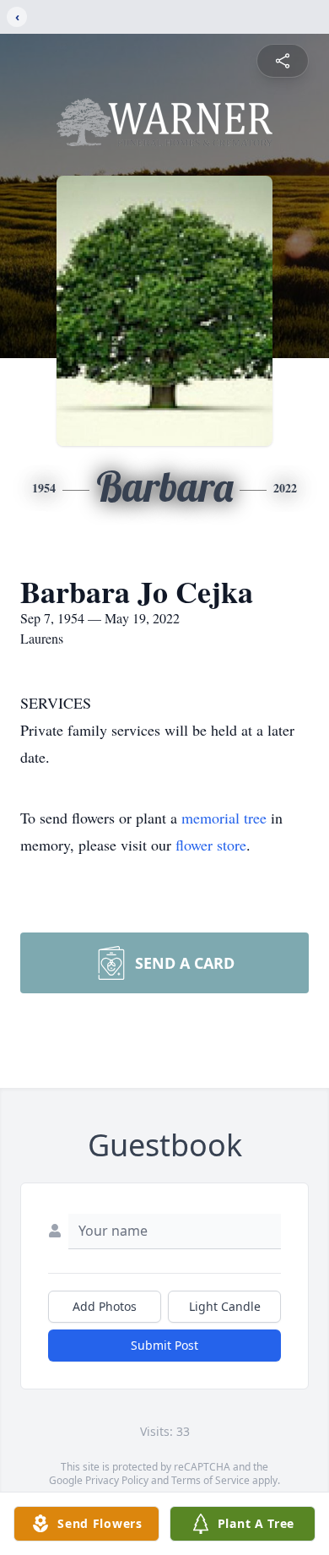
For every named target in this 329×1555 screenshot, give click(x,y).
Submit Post (164, 1345)
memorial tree (224, 817)
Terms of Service (210, 1480)
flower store (210, 845)
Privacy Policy (116, 1480)
